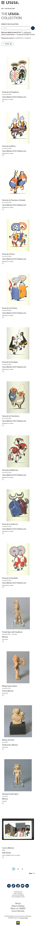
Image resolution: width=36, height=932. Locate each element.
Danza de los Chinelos (9, 308)
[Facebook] (18, 886)
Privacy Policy (24, 918)
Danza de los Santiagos (10, 362)
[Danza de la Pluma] (18, 235)
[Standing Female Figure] (18, 775)
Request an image (7, 38)
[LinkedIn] (27, 886)
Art (2, 8)
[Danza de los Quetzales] (18, 559)
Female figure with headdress (12, 632)
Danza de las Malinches (10, 470)
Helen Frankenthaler (7, 34)
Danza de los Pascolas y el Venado (13, 200)
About (18, 903)
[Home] (12, 2)
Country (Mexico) (8, 848)
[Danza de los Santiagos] (18, 343)
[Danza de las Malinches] (18, 451)
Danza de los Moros (9, 146)
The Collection (10, 8)
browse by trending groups (26, 34)
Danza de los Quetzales (10, 578)
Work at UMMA (18, 908)
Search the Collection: (10, 24)
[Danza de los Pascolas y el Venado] (18, 181)
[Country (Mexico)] (18, 829)
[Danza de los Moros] (18, 127)
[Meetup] (22, 886)
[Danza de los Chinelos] (18, 289)
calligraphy (27, 32)
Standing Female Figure (10, 794)
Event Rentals (18, 911)
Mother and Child (8, 740)
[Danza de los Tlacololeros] (18, 397)
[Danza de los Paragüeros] (18, 73)
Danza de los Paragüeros (10, 92)
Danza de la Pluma (8, 254)
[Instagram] (9, 886)
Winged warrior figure (9, 686)
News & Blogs (18, 906)
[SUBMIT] (33, 28)
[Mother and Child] (18, 721)
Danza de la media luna (10, 524)
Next (30, 873)
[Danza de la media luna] (18, 505)
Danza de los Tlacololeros (10, 416)
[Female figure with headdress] (18, 613)
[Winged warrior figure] (18, 667)
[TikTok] (13, 886)
